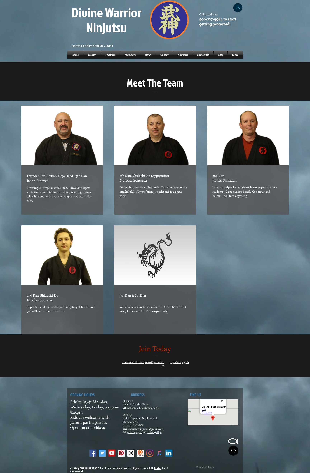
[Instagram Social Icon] (130, 453)
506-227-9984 (135, 432)
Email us (157, 468)
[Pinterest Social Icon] (121, 453)
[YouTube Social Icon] (111, 453)
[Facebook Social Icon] (92, 453)
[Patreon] (140, 453)
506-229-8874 (154, 432)
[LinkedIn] (168, 453)
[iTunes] (159, 453)
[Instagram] (149, 453)
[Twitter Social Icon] (102, 453)
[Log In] (238, 8)
